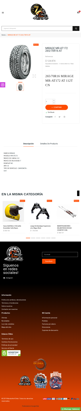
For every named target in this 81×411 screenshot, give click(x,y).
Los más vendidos (8, 324)
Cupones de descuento (50, 330)
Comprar (58, 107)
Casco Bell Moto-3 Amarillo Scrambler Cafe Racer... (12, 227)
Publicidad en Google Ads (30, 406)
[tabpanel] (20, 62)
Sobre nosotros (7, 306)
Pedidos (45, 321)
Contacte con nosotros (10, 309)
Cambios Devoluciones (10, 342)
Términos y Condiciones (10, 303)
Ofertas (4, 318)
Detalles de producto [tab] (49, 144)
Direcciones (46, 327)
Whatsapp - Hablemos (71, 409)
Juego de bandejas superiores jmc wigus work (40, 227)
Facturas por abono (49, 324)
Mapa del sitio (6, 327)
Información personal (49, 318)
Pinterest (65, 116)
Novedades (5, 321)
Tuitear (60, 116)
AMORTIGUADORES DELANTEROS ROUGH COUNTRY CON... (64, 228)
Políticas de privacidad (9, 345)
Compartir (55, 116)
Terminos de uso (7, 339)
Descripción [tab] (28, 144)
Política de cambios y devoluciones (14, 300)
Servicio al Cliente (8, 348)
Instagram (9, 278)
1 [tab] (20, 82)
